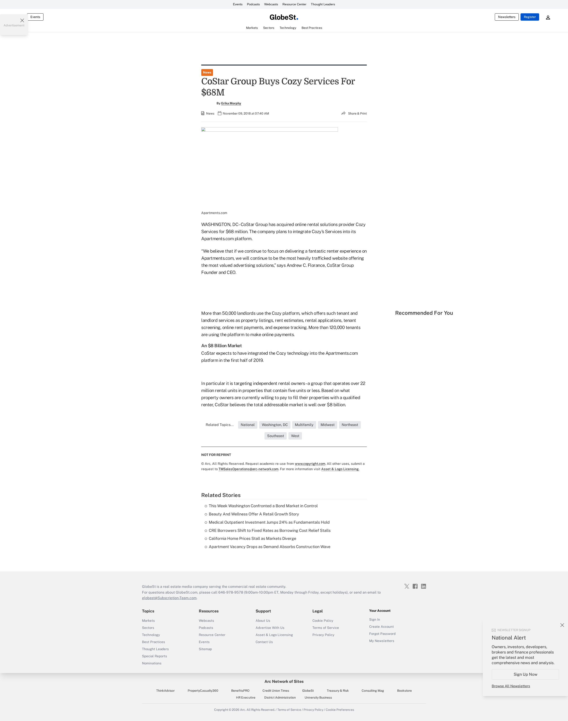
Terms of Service (325, 628)
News (207, 72)
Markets (148, 620)
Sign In (374, 619)
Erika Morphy (231, 103)
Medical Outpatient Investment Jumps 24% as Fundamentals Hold (269, 522)
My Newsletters (381, 641)
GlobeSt (308, 690)
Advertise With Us (270, 628)
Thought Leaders (323, 4)
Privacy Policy (323, 635)
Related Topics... (220, 425)
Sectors (148, 628)
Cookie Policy (322, 620)
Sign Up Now (525, 674)
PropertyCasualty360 (203, 690)
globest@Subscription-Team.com (169, 598)
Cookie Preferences (340, 709)
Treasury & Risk (338, 690)
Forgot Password (382, 634)
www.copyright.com (310, 463)
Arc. (243, 709)
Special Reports (154, 656)
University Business (318, 697)
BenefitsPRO (240, 690)
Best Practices (153, 642)
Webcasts (271, 4)
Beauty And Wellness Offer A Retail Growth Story (254, 514)
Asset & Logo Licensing (274, 635)
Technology (151, 635)
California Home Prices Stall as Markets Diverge (252, 538)
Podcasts (253, 4)
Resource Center (294, 4)
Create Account (381, 626)
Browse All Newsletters (511, 686)
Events (238, 4)
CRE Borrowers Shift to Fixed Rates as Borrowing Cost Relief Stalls (270, 530)
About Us (263, 620)
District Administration (280, 697)
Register (530, 17)
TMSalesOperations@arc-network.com (248, 469)
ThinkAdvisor (165, 690)
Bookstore (404, 690)
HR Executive (245, 697)
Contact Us (264, 642)
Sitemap (205, 649)
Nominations (152, 663)
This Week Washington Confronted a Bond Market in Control (263, 505)
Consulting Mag (373, 690)
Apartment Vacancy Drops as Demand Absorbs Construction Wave (269, 546)
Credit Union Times (275, 690)
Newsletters (506, 17)
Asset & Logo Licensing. (340, 469)
